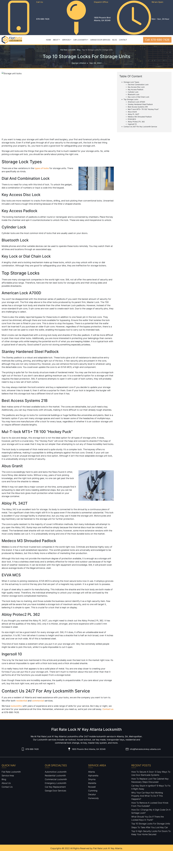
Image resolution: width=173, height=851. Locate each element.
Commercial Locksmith (56, 779)
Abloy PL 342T (133, 114)
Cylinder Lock (133, 92)
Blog (114, 40)
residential (21, 700)
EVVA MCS (132, 119)
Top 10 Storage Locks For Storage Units (150, 823)
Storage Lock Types (131, 82)
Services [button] (66, 40)
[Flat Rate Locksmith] (12, 39)
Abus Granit (132, 112)
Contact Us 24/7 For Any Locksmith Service (140, 127)
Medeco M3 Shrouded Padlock (140, 117)
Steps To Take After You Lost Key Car (149, 827)
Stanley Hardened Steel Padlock (140, 104)
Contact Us (7, 787)
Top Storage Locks (131, 99)
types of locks (42, 168)
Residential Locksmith (55, 775)
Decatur (92, 794)
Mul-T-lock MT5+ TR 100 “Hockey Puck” (143, 109)
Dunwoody (93, 798)
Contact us (107, 709)
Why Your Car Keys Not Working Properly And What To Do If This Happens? (147, 795)
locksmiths (16, 706)
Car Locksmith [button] (80, 40)
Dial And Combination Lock (138, 85)
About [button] (56, 40)
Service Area (8, 775)
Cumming (92, 790)
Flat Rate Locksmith (68, 50)
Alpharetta (93, 775)
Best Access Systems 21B (138, 107)
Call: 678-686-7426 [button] (157, 39)
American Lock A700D (136, 102)
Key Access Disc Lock (136, 87)
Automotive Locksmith (56, 772)
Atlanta (91, 772)
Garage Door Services (100, 40)
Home (48, 40)
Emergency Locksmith (55, 783)
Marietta (92, 783)
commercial (38, 700)
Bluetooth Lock (133, 94)
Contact (123, 40)
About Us (6, 783)
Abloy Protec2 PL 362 (136, 122)
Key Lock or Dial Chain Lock (138, 97)
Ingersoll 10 (132, 124)
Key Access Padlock (135, 89)
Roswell (92, 787)
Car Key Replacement (55, 787)
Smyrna (91, 779)
